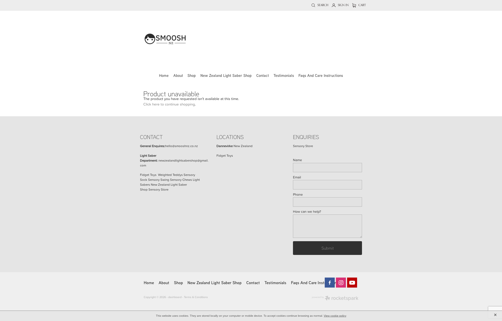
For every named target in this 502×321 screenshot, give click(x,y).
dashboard (175, 297)
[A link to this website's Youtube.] (352, 283)
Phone (298, 194)
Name (297, 160)
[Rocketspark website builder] (335, 299)
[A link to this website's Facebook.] (330, 283)
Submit (327, 248)
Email (297, 177)
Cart (362, 5)
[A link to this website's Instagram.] (341, 283)
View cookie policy (335, 315)
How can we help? (307, 211)
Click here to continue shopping (169, 104)
